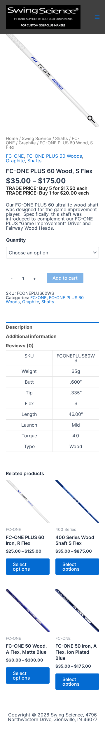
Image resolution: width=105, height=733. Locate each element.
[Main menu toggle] (97, 17)
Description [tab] (19, 327)
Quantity (16, 240)
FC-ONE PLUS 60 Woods (54, 156)
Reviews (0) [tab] (20, 345)
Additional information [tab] (31, 336)
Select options (21, 566)
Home (12, 138)
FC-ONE (15, 156)
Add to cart (65, 278)
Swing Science (36, 138)
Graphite (27, 142)
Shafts (61, 138)
